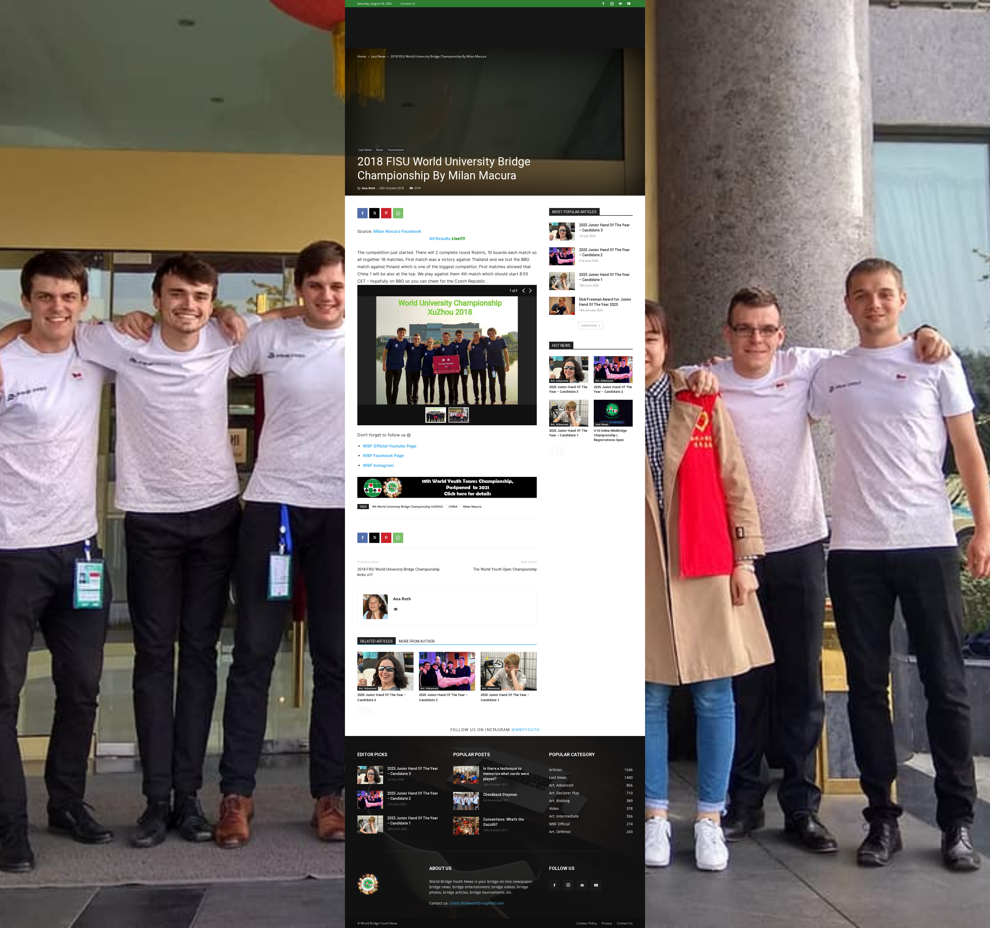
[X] (374, 213)
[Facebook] (603, 3)
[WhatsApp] (398, 213)
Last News (378, 56)
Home (361, 56)
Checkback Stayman (500, 795)
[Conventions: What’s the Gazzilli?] (466, 826)
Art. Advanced (367, 688)
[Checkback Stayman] (466, 801)
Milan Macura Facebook (397, 231)
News (379, 149)
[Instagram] (612, 3)
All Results (440, 238)
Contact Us (408, 3)
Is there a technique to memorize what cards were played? (506, 773)
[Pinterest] (386, 213)
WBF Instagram (378, 465)
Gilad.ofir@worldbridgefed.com (477, 903)
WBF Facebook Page (383, 455)
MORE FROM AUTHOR (417, 641)
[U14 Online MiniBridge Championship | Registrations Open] (613, 413)
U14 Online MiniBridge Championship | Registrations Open (610, 435)
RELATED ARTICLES (376, 641)
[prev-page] (360, 710)
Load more (589, 325)
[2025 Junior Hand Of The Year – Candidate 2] (447, 671)
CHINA (453, 506)
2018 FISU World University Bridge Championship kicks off (398, 572)
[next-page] (369, 710)
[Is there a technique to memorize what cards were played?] (466, 775)
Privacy (607, 923)
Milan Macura (472, 506)
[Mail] (620, 3)
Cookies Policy (586, 923)
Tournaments (395, 149)
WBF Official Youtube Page (390, 446)
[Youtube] (629, 3)
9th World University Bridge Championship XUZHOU (407, 506)
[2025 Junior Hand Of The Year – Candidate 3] (385, 671)
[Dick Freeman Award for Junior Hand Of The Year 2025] (562, 306)
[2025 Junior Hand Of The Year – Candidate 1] (509, 671)
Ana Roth (368, 188)
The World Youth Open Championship (505, 569)
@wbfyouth (526, 729)
